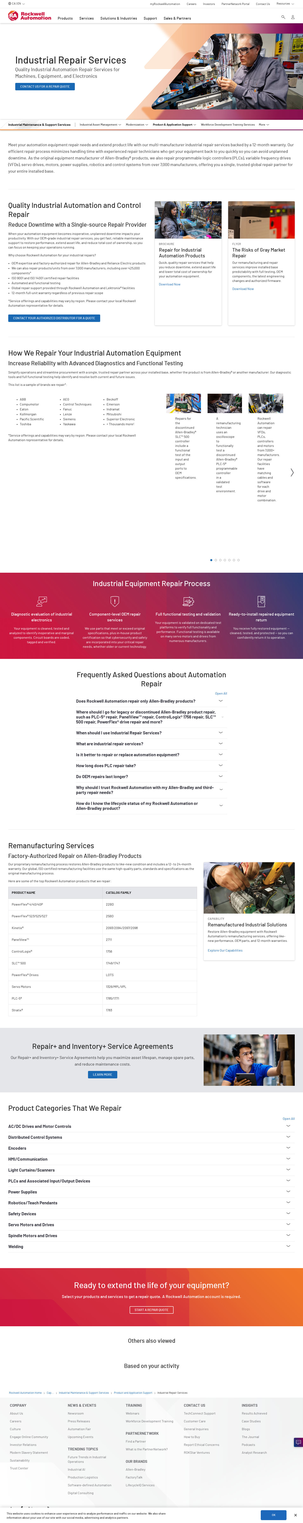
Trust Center (19, 1468)
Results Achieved (254, 1413)
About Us (16, 1413)
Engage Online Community (29, 1437)
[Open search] (283, 17)
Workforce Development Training (149, 1421)
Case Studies (251, 1421)
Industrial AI (76, 1469)
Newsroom (76, 1413)
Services (86, 18)
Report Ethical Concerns (201, 1444)
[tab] (211, 560)
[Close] (296, 1515)
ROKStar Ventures (197, 1452)
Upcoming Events (80, 1437)
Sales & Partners (177, 18)
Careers (15, 1421)
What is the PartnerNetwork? (147, 1449)
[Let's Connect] (298, 1442)
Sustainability (19, 1460)
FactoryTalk (134, 1477)
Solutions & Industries (118, 18)
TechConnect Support (200, 1413)
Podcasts (248, 1444)
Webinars (132, 1413)
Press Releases (79, 1421)
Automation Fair (79, 1429)
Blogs (246, 1429)
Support (150, 18)
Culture (15, 1429)
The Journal (250, 1437)
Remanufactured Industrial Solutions (230, 864)
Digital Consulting (81, 1493)
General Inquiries (196, 1429)
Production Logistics (83, 1477)
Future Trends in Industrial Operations (87, 1459)
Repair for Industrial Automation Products (185, 203)
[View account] (293, 17)
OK (274, 1515)
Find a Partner (136, 1441)
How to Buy (192, 1437)
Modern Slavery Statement (29, 1452)
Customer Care (195, 1421)
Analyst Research (254, 1452)
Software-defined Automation (90, 1485)
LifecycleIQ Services (140, 1485)
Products (65, 18)
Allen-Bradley (135, 1469)
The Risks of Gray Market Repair (251, 203)
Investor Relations (23, 1444)
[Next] (292, 473)
